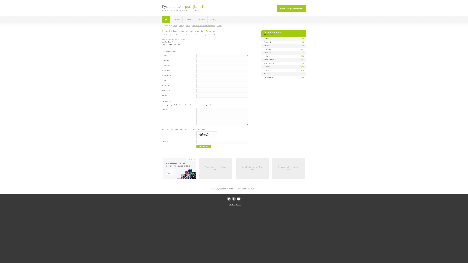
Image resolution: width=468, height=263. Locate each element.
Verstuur (204, 146)
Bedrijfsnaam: (167, 75)
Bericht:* (165, 110)
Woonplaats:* (166, 90)
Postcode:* (166, 85)
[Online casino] (181, 169)
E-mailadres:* (166, 70)
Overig (213, 19)
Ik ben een (291, 9)
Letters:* (165, 141)
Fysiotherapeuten (273, 33)
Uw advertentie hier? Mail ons (215, 168)
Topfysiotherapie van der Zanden (173, 40)
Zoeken (188, 19)
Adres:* (164, 80)
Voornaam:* (166, 60)
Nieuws (176, 19)
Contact (201, 19)
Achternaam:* (167, 65)
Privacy (238, 205)
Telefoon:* (165, 95)
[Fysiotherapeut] (166, 19)
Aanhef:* (165, 55)
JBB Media (232, 205)
